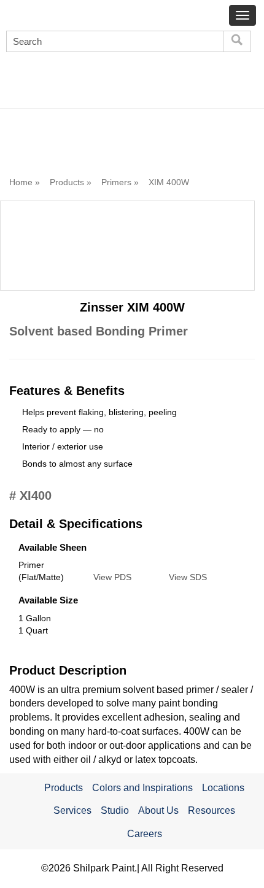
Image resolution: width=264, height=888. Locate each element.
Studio (115, 810)
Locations (223, 788)
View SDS (188, 577)
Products (63, 788)
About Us (158, 810)
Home (21, 182)
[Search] (237, 41)
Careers (144, 834)
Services (72, 810)
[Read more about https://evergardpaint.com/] (127, 73)
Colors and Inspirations (142, 788)
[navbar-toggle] (242, 15)
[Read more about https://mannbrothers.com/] (46, 83)
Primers (116, 182)
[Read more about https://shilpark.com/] (207, 73)
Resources (211, 810)
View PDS (112, 577)
